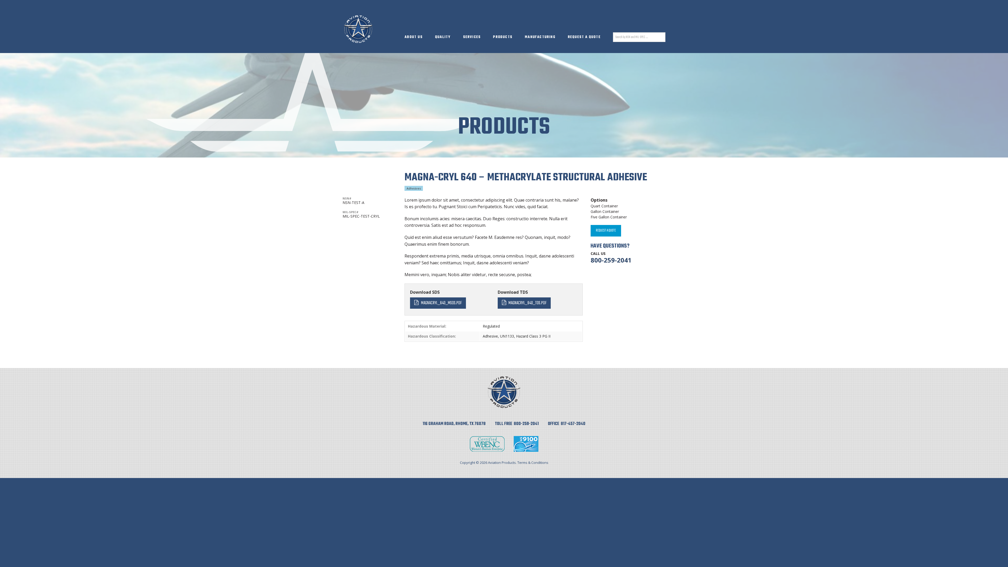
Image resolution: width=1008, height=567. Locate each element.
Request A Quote (584, 37)
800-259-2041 (611, 260)
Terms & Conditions (532, 462)
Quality (442, 37)
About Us (414, 37)
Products (502, 37)
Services (472, 37)
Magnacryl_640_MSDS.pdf (441, 303)
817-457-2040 (573, 424)
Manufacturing (540, 37)
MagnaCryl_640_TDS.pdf (527, 303)
